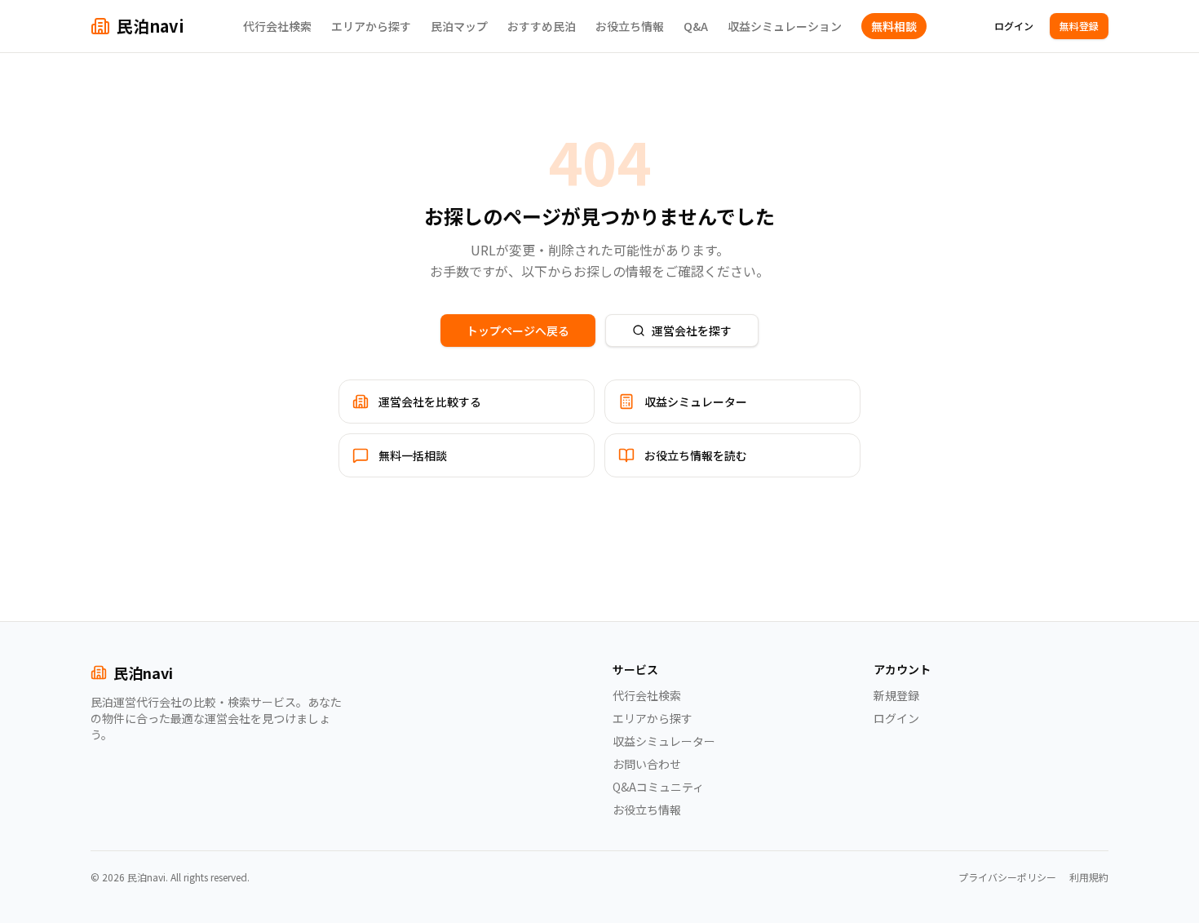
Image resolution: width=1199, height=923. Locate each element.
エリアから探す (371, 26)
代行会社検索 (277, 26)
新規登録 (896, 695)
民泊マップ (459, 26)
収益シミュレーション (785, 26)
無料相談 (894, 26)
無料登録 (1079, 26)
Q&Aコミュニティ (658, 787)
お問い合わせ (647, 764)
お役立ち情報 (629, 26)
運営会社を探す (692, 330)
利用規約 (1088, 877)
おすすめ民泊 (541, 26)
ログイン (1013, 26)
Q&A (696, 26)
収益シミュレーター (664, 741)
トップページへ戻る (518, 330)
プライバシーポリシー (1007, 877)
